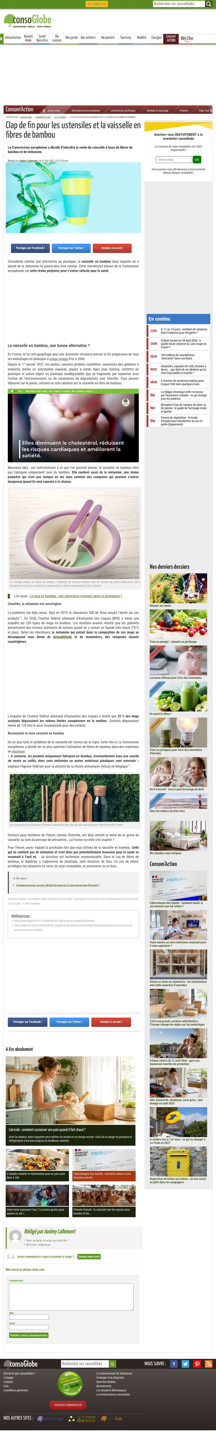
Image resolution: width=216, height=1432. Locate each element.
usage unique (59, 359)
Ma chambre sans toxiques (165, 853)
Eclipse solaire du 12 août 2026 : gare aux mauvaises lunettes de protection (175, 1062)
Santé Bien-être (42, 38)
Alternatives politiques (123, 110)
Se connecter (97, 4)
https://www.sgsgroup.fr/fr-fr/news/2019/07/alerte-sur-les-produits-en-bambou (54, 920)
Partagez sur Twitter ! (71, 248)
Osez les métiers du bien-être (167, 811)
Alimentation (13, 38)
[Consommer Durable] (83, 1419)
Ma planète (108, 38)
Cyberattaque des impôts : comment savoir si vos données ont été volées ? (176, 904)
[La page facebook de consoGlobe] (174, 1364)
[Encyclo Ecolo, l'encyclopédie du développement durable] (112, 1419)
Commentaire (16, 1280)
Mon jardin (71, 38)
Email (12, 1323)
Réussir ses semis (160, 605)
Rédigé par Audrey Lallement (49, 1232)
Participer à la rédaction (110, 1377)
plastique (18, 751)
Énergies (156, 38)
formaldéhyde (62, 637)
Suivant (8, 183)
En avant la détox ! (160, 713)
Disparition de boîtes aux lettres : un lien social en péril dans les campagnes (178, 1180)
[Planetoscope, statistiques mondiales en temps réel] (51, 1419)
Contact (8, 1382)
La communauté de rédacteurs (114, 1373)
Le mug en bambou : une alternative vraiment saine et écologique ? (76, 596)
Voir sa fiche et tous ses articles (47, 1240)
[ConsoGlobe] (28, 20)
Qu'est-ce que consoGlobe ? (19, 1373)
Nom (11, 1313)
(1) (20, 617)
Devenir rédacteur (38, 1244)
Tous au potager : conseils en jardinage (173, 641)
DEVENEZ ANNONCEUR (68, 1405)
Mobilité (141, 38)
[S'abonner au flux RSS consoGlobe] (208, 1364)
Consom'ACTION (171, 38)
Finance (184, 110)
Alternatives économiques (86, 110)
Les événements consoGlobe (113, 1394)
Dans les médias (106, 1382)
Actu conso (54, 110)
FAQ (6, 1386)
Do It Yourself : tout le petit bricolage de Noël (177, 789)
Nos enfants (88, 38)
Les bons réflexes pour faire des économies (176, 677)
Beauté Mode (28, 38)
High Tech (204, 110)
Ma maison (57, 38)
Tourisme (125, 38)
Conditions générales (16, 1390)
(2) (129, 765)
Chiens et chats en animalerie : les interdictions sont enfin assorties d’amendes (178, 983)
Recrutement (103, 1386)
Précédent (137, 183)
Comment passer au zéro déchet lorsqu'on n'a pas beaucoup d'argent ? (58, 885)
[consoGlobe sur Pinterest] (197, 1364)
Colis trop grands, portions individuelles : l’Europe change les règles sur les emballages (177, 1022)
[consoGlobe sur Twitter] (185, 1364)
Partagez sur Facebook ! (30, 248)
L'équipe (9, 1377)
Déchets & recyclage (157, 110)
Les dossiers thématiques (111, 1390)
